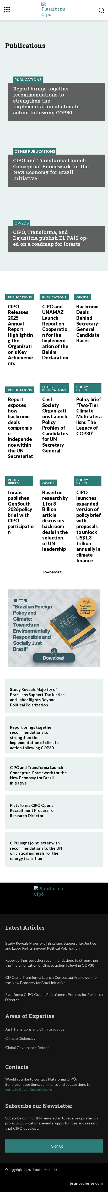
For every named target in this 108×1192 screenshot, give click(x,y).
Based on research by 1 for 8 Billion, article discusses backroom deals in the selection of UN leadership (55, 521)
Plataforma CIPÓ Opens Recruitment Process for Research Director (32, 810)
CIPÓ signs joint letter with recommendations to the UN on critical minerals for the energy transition (36, 850)
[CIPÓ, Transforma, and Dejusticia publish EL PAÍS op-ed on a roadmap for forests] (54, 221)
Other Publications (34, 151)
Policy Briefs (82, 388)
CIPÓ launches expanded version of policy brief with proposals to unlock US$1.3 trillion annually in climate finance (88, 526)
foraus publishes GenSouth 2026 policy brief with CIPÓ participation (21, 512)
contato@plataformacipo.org (28, 1089)
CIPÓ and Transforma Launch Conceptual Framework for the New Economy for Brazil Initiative (51, 169)
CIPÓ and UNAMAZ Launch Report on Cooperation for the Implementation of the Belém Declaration (55, 332)
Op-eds (21, 223)
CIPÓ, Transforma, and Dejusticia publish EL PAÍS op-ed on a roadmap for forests (50, 238)
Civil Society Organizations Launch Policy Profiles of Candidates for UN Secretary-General (55, 424)
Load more (52, 572)
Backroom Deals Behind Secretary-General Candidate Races (88, 324)
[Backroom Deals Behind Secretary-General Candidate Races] (88, 290)
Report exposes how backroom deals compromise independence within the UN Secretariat (20, 427)
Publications (27, 79)
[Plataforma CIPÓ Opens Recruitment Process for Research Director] (84, 812)
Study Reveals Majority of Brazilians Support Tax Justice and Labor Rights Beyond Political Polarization (37, 697)
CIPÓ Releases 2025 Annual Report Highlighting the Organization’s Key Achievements (20, 335)
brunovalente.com (86, 1183)
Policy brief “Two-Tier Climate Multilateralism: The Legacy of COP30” (89, 416)
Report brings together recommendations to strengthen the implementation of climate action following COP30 (46, 100)
